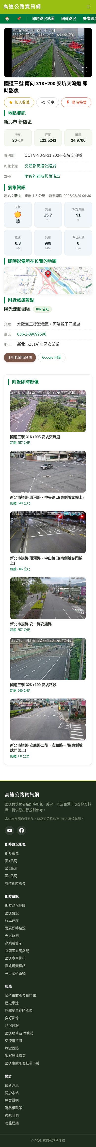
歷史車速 (12, 1003)
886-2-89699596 (31, 334)
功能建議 (12, 1123)
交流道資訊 (13, 1041)
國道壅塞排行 (15, 958)
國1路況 (11, 861)
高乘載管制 (13, 943)
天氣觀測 (12, 936)
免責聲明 (12, 1100)
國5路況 (11, 876)
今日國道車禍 (15, 973)
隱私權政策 (13, 1108)
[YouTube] (9, 830)
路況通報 (12, 1025)
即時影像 (12, 853)
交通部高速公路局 (40, 166)
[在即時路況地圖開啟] (48, 280)
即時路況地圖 (43, 18)
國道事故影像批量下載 (22, 1063)
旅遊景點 (12, 1048)
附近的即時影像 (20, 357)
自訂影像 (12, 1018)
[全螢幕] (85, 70)
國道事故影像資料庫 (20, 995)
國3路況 (11, 868)
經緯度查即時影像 (18, 1010)
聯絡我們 (12, 1115)
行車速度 (12, 920)
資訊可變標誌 (15, 966)
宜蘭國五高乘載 (17, 951)
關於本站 (12, 1093)
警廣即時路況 (15, 928)
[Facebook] (21, 830)
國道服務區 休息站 (19, 1033)
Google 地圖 (51, 357)
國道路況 (68, 18)
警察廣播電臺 (15, 1056)
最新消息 (12, 1085)
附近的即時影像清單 (42, 176)
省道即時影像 (15, 883)
